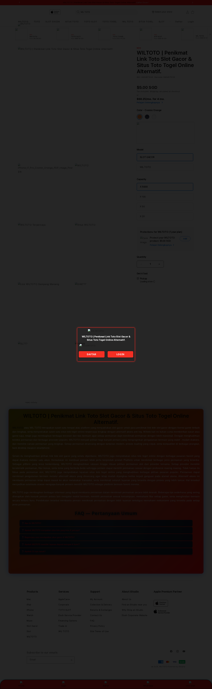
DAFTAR (91, 354)
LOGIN (120, 354)
